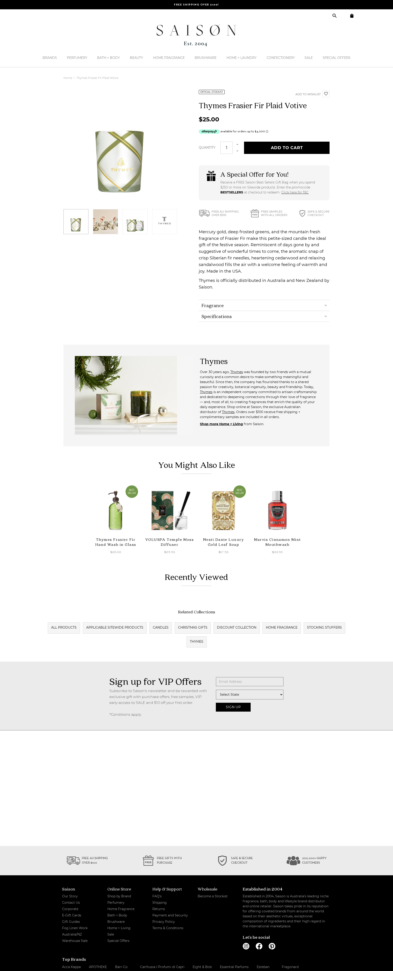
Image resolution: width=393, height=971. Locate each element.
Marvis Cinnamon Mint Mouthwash (277, 542)
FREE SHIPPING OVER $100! (196, 4)
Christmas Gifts (192, 627)
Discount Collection (236, 627)
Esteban (263, 967)
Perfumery (77, 58)
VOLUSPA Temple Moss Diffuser (169, 542)
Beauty (136, 58)
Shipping (159, 903)
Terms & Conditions (167, 928)
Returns (158, 909)
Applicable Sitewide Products (114, 627)
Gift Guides (71, 922)
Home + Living (119, 928)
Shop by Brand (119, 896)
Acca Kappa (71, 967)
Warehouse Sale (75, 941)
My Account (343, 16)
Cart (352, 16)
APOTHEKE (98, 967)
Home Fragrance (169, 58)
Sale (309, 58)
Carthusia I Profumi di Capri (162, 967)
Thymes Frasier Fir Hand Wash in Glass (115, 542)
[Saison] (196, 35)
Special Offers (336, 58)
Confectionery (281, 58)
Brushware (206, 58)
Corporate (70, 909)
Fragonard (290, 967)
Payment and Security (170, 915)
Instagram (246, 946)
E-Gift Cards (71, 915)
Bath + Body (108, 58)
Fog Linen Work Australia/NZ (75, 931)
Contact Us (71, 903)
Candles (161, 627)
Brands (50, 58)
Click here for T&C (295, 192)
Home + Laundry (242, 58)
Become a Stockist (213, 896)
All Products (64, 627)
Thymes (236, 372)
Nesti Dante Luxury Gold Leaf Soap (223, 542)
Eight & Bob (202, 967)
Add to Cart (287, 147)
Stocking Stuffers (324, 627)
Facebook (259, 946)
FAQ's (157, 896)
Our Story (70, 896)
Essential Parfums (234, 967)
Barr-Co (121, 967)
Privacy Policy (163, 922)
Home (68, 78)
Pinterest (272, 946)
